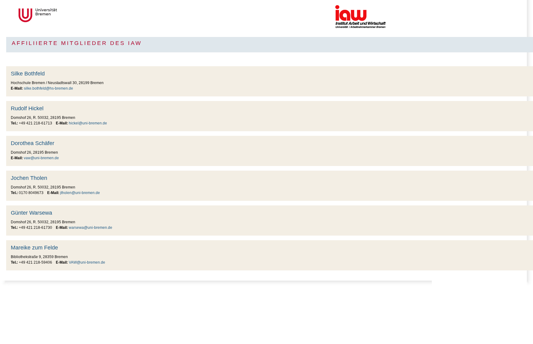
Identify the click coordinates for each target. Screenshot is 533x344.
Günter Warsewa (31, 213)
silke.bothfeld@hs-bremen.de (48, 88)
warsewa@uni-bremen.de (90, 227)
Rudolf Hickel (27, 108)
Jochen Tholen (29, 178)
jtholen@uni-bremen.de (80, 193)
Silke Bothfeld (28, 74)
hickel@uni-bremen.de (88, 123)
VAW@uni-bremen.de (87, 262)
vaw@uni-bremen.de (41, 158)
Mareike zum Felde (34, 248)
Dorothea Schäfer (32, 143)
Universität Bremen (58, 15)
